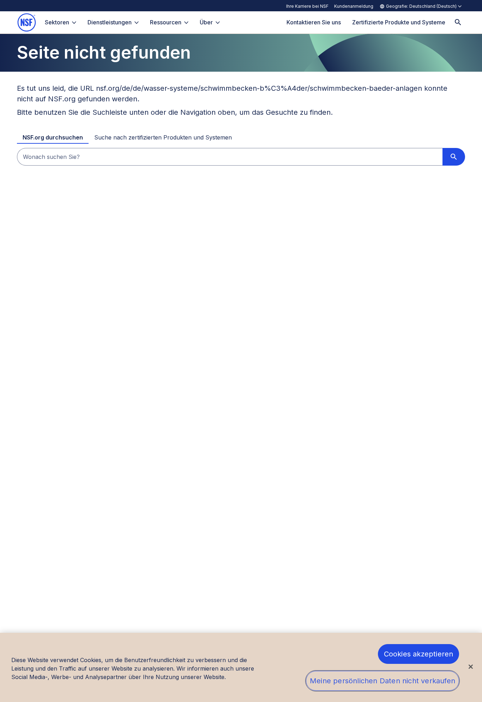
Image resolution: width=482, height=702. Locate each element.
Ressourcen (165, 22)
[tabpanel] (241, 157)
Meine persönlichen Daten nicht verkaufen (382, 681)
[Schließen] (470, 666)
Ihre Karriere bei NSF (307, 6)
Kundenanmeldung (353, 6)
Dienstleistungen (110, 22)
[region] (241, 667)
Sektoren (57, 22)
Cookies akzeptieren (418, 654)
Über (206, 22)
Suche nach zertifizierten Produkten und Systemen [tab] (163, 137)
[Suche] (458, 22)
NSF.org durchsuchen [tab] (53, 137)
